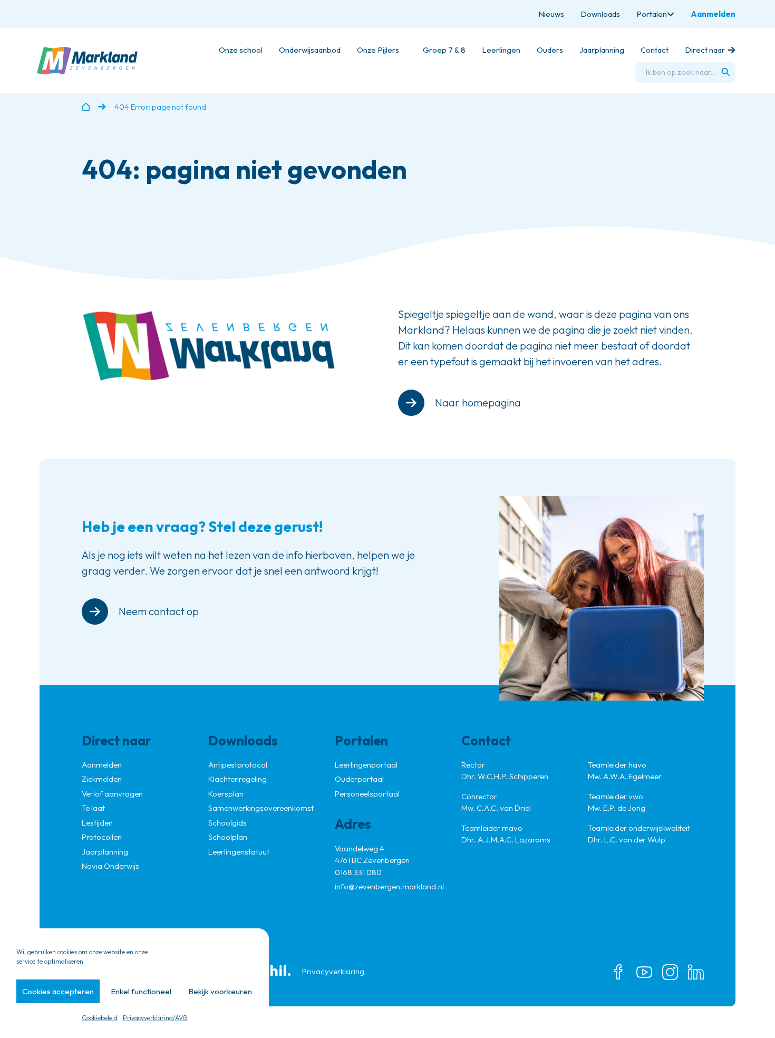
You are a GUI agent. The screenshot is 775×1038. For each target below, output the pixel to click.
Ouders (550, 50)
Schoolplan (227, 837)
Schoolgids (227, 823)
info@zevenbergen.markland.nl (389, 886)
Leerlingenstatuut (238, 852)
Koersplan (226, 794)
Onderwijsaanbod (310, 50)
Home (86, 107)
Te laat (93, 808)
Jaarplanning (601, 50)
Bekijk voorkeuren (220, 991)
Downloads (600, 14)
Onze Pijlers (378, 50)
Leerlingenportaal (366, 765)
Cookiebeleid (100, 1018)
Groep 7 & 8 (444, 50)
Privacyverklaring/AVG (155, 1018)
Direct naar (705, 50)
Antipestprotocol (237, 765)
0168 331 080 (358, 872)
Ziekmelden (102, 779)
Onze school (241, 50)
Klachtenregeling (237, 779)
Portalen (651, 14)
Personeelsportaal (367, 794)
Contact (655, 50)
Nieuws (551, 14)
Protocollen (102, 837)
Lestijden (97, 823)
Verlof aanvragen (112, 794)
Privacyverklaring (333, 971)
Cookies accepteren (58, 991)
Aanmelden (713, 14)
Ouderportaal (359, 779)
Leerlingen (501, 50)
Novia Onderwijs (110, 866)
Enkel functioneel (141, 991)
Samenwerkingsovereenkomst (261, 808)
